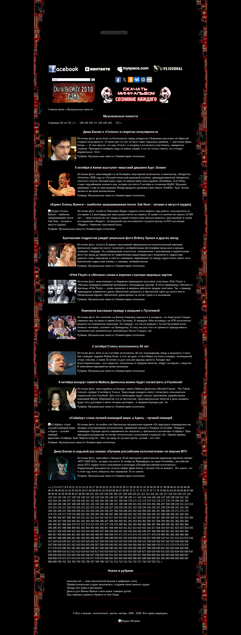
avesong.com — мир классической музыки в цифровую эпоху (102, 581)
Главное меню (56, 109)
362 (177, 521)
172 (139, 500)
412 (130, 527)
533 (125, 541)
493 (83, 538)
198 (121, 504)
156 (64, 500)
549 (59, 544)
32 (144, 487)
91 (56, 494)
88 (191, 490)
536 (139, 541)
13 (80, 487)
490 (69, 538)
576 (186, 544)
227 (111, 507)
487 (55, 538)
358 (158, 521)
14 (83, 487)
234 (144, 507)
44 (185, 487)
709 (102, 561)
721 (118, 122)
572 (168, 544)
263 (139, 510)
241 (177, 507)
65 (113, 490)
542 (168, 541)
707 (92, 561)
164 (102, 500)
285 (102, 514)
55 (80, 490)
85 (181, 490)
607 (50, 551)
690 (154, 558)
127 (69, 497)
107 (120, 494)
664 (172, 555)
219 (74, 507)
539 (154, 541)
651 (111, 555)
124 (55, 497)
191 (88, 504)
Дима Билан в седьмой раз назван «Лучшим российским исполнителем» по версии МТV (120, 451)
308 (69, 517)
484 (182, 534)
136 (111, 497)
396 (55, 527)
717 (139, 561)
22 (110, 487)
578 (55, 548)
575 (182, 544)
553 (78, 544)
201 (135, 504)
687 (139, 558)
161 (88, 500)
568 (149, 544)
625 (135, 551)
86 (185, 490)
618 (102, 551)
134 (102, 497)
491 (74, 538)
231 (130, 507)
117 (166, 494)
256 (106, 510)
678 (97, 558)
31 (141, 487)
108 (125, 494)
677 (92, 558)
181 (182, 500)
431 (74, 531)
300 (172, 514)
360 (168, 521)
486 (50, 538)
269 (168, 510)
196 (111, 504)
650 (106, 555)
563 (125, 544)
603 (172, 548)
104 (106, 494)
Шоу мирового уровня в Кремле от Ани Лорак (93, 594)
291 (130, 514)
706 (88, 561)
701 (64, 561)
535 (135, 541)
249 (74, 510)
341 (78, 521)
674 (78, 558)
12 (76, 487)
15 (86, 487)
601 (163, 548)
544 (177, 541)
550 (64, 544)
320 (125, 517)
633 (172, 551)
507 (149, 538)
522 (74, 541)
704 (78, 561)
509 (158, 538)
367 (59, 524)
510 (163, 538)
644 (78, 555)
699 (55, 561)
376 (102, 524)
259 (121, 510)
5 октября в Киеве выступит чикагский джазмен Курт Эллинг (120, 167)
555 (88, 544)
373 (88, 524)
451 (168, 531)
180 (177, 500)
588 (102, 548)
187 (69, 504)
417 (153, 527)
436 (97, 531)
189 (78, 504)
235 (149, 507)
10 (70, 487)
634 (177, 551)
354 (139, 521)
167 (116, 500)
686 (135, 558)
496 (97, 538)
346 (102, 521)
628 (149, 551)
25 (120, 487)
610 (64, 551)
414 (139, 527)
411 (125, 527)
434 (88, 531)
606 (186, 548)
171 (135, 500)
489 (64, 538)
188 (74, 504)
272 (182, 510)
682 (116, 558)
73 (141, 490)
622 (120, 551)
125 (59, 497)
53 (73, 490)
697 (186, 558)
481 (168, 534)
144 (110, 122)
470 (116, 534)
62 (103, 490)
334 (191, 517)
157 (69, 500)
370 (74, 524)
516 (191, 538)
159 (78, 500)
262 (135, 510)
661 (158, 555)
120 (179, 494)
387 (154, 524)
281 (83, 514)
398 (64, 527)
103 (101, 494)
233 (139, 507)
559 (106, 544)
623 (125, 551)
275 (55, 514)
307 (64, 517)
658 (144, 555)
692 (163, 558)
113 (147, 494)
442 (125, 531)
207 (163, 504)
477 (149, 534)
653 (121, 555)
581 (69, 548)
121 (184, 494)
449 (158, 531)
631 (163, 551)
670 (59, 558)
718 (144, 561)
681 (111, 558)
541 (163, 541)
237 (158, 507)
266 (154, 510)
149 (172, 497)
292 (135, 514)
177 (163, 500)
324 (144, 517)
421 (172, 527)
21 (107, 487)
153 (50, 500)
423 (182, 527)
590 (111, 548)
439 (111, 531)
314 (97, 517)
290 (125, 514)
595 (135, 548)
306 (59, 517)
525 (88, 541)
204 (149, 504)
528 (102, 541)
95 (69, 494)
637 (191, 551)
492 (78, 538)
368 (64, 524)
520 (64, 541)
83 (174, 490)
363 (182, 521)
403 (88, 527)
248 (69, 510)
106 (115, 494)
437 (102, 531)
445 (139, 531)
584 (83, 548)
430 (69, 531)
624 (130, 551)
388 (158, 524)
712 (116, 561)
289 (121, 514)
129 (78, 497)
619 (106, 551)
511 (167, 538)
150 (177, 497)
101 (92, 494)
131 (88, 497)
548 (55, 544)
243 (186, 507)
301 (177, 514)
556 (92, 544)
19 (100, 487)
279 (74, 514)
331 (177, 517)
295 (149, 514)
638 (50, 555)
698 (50, 561)
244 (50, 510)
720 (153, 561)
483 (177, 534)
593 (125, 548)
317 (111, 517)
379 (116, 524)
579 (59, 548)
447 (149, 531)
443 (130, 531)
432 (78, 531)
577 (50, 548)
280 (78, 514)
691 (158, 558)
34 (151, 487)
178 (168, 500)
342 (83, 521)
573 (172, 544)
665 (177, 555)
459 (64, 534)
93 (63, 494)
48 (56, 490)
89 (49, 494)
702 (69, 561)
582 (74, 548)
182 (186, 500)
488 (59, 538)
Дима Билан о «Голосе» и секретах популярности (120, 131)
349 (116, 521)
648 (97, 555)
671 (64, 558)
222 (88, 507)
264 (144, 510)
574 (177, 544)
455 (186, 531)
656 (135, 555)
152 (186, 497)
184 (55, 504)
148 (168, 497)
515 (186, 538)
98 (80, 494)
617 (97, 551)
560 (111, 544)
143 (105, 122)
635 (182, 551)
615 (87, 551)
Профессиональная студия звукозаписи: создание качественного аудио (108, 584)
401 (78, 527)
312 (87, 517)
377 (106, 524)
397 (59, 527)
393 (182, 524)
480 (163, 534)
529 (106, 541)
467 (102, 534)
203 (144, 504)
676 (88, 558)
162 (92, 500)
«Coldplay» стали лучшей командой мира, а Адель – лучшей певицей (120, 418)
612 (73, 551)
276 (59, 514)
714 (125, 561)
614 (83, 551)
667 (186, 555)
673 (74, 558)
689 (149, 558)
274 (50, 514)
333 (186, 517)
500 (116, 538)
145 (154, 497)
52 (69, 490)
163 (97, 500)
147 (163, 497)
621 (116, 551)
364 (186, 521)
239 (168, 507)
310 (78, 517)
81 (168, 490)
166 (111, 500)
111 (138, 494)
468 (106, 534)
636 (186, 551)
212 (186, 504)
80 (164, 490)
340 (74, 521)
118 (170, 494)
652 (116, 555)
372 (83, 524)
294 (144, 514)
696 (182, 558)
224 (97, 507)
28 (131, 487)
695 (177, 558)
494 (88, 538)
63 (107, 490)
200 (130, 504)
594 (130, 548)
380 (121, 524)
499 (111, 538)
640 (59, 555)
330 (172, 517)
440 (116, 531)
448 (154, 531)
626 (139, 551)
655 (130, 555)
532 (121, 541)
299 (168, 514)
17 (93, 487)
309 (74, 517)
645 (83, 555)
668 (50, 558)
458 (59, 534)
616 (92, 551)
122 (189, 494)
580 (64, 548)
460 (69, 534)
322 (135, 517)
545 (182, 541)
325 (149, 517)
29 (134, 487)
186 (64, 504)
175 (154, 500)
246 (59, 510)
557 (97, 544)
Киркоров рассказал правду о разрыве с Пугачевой (121, 310)
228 (116, 507)
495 (92, 538)
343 (88, 521)
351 (125, 521)
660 (154, 555)
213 (191, 504)
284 (97, 514)
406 (102, 527)
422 (177, 527)
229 (121, 507)
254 (97, 510)
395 (50, 527)
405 (97, 527)
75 (147, 490)
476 (144, 534)
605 (182, 548)
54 (76, 490)
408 (111, 527)
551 (69, 544)
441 (121, 531)
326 (153, 517)
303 (186, 514)
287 (111, 514)
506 (144, 538)
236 (154, 507)
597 (144, 548)
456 (50, 534)
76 (151, 490)
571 (163, 544)
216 (59, 507)
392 (177, 524)
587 (97, 548)
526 (92, 541)
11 (73, 487)
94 (66, 494)
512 (172, 538)
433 (83, 531)
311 (83, 517)
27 (127, 487)
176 (158, 500)
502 (125, 538)
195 (106, 504)
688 (144, 558)
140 (91, 122)
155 (59, 500)
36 (158, 487)
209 (172, 504)
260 (125, 510)
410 (121, 527)
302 (182, 514)
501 (121, 538)
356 (149, 521)
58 (90, 490)
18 (97, 487)
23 (114, 487)
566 (139, 544)
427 (55, 531)
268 (163, 510)
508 (154, 538)
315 (102, 517)
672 (69, 558)
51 (66, 490)
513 (177, 538)
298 (163, 514)
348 (111, 521)
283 (92, 514)
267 (158, 510)
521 (69, 541)
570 (158, 544)
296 (154, 514)
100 (87, 494)
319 (120, 517)
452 (172, 531)
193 (97, 504)
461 (74, 534)
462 (78, 534)
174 (149, 500)
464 (88, 534)
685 (130, 558)
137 (116, 497)
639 (55, 555)
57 (86, 490)
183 (50, 504)
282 (88, 514)
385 (144, 524)
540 (158, 541)
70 (130, 490)
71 (134, 490)
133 (97, 497)
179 (172, 500)
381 (125, 524)
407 (106, 527)
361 (172, 521)
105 (111, 494)
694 (172, 558)
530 (111, 541)
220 (78, 507)
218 (69, 507)
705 (83, 561)
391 (172, 524)
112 (143, 494)
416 (149, 527)
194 (102, 504)
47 (52, 490)
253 (92, 510)
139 (86, 122)
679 (102, 558)
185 (59, 504)
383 (135, 524)
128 (74, 497)
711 (111, 561)
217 (64, 507)
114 (152, 494)
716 (135, 561)
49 (59, 490)
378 (111, 524)
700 (59, 561)
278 (69, 514)
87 (188, 490)
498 (106, 538)
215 (55, 507)
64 (110, 490)
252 (88, 510)
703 (74, 561)
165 (106, 500)
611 (69, 551)
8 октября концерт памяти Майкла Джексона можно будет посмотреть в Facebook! (120, 382)
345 (97, 521)
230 (125, 507)
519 (59, 541)
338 (64, 521)
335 (50, 521)
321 (130, 517)
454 (182, 531)
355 (144, 521)
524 (83, 541)
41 (175, 487)
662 (163, 555)
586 (92, 548)
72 (137, 490)
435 (92, 531)
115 (157, 494)
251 (83, 510)
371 (78, 524)
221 (83, 507)
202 (139, 504)
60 (96, 490)
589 (106, 548)
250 (78, 510)
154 (55, 500)
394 (186, 524)
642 (69, 555)
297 (158, 514)
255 (102, 510)
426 (50, 531)
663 (168, 555)
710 (106, 561)
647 (92, 555)
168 (121, 500)
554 (83, 544)
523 (78, 541)
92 (59, 494)
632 (167, 551)
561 (116, 544)
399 (69, 527)
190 (83, 504)
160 (83, 500)
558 (102, 544)
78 (157, 490)
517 (50, 541)
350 (121, 521)
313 (92, 517)
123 (50, 497)
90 (52, 494)
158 (74, 500)
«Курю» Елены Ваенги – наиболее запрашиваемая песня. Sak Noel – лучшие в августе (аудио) (120, 204)
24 (117, 487)
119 (175, 494)
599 (154, 548)
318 (116, 517)
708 (97, 561)
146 (158, 497)
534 (130, 541)
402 (83, 527)
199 (125, 504)
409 (116, 527)
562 (121, 544)
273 (186, 510)
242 (182, 507)
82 (171, 490)
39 (168, 487)
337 (59, 521)
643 (74, 555)
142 (100, 122)
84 (178, 490)
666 (182, 555)
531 (116, 541)
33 (147, 487)
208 (168, 504)
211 (182, 504)
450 (163, 531)
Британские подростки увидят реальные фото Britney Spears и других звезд (120, 238)
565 (135, 544)
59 (93, 490)
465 (92, 534)
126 (64, 497)
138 (81, 122)
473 (130, 534)
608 (55, 551)
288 (116, 514)
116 (161, 494)
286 (106, 514)
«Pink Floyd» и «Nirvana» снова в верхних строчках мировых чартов (120, 274)
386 (149, 524)
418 (158, 527)
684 (125, 558)
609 (59, 551)
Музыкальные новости (80, 109)
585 (88, 548)
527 (97, 541)
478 (154, 534)
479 (158, 534)
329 (167, 517)
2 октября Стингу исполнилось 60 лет (120, 346)
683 (121, 558)
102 (97, 494)
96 (73, 494)
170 (130, 500)
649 (102, 555)
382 (130, 524)
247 (64, 510)
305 (55, 517)
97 (76, 494)
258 (116, 510)
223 (92, 507)
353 (135, 521)
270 (172, 510)
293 (139, 514)
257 (111, 510)
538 (149, 541)
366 (55, 524)
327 (158, 517)
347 (106, 521)
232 (135, 507)
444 (135, 531)
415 (144, 527)
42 (178, 487)
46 (49, 490)
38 (164, 487)
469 (111, 534)
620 (111, 551)
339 (69, 521)
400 (74, 527)
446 (144, 531)
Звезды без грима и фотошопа (84, 587)
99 (83, 494)
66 (117, 490)
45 (188, 487)
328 (163, 517)
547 (50, 544)
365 (50, 524)
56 (83, 490)
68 (124, 490)
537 (144, 541)
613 (78, 551)
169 (125, 500)
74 (144, 490)
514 (182, 538)
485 (186, 534)
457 (55, 534)
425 (191, 527)
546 (186, 541)
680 (106, 558)
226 (106, 507)
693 (168, 558)
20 (103, 487)
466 (97, 534)
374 (92, 524)
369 (69, 524)
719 (149, 561)
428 (59, 531)
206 (158, 504)
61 (100, 490)
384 (139, 524)
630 (158, 551)
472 (125, 534)
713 (120, 561)
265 (149, 510)
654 (125, 555)
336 (55, 521)
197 (116, 504)
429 (64, 531)
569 (154, 544)
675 (83, 558)
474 (135, 534)
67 (120, 490)
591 (116, 548)
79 (161, 490)
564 (130, 544)
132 (92, 497)
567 (144, 544)
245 (55, 510)
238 (163, 507)
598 (149, 548)
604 (177, 548)
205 (154, 504)
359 (163, 521)
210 (177, 504)
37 (161, 487)
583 (78, 548)
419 (163, 527)
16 (90, 487)
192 (92, 504)
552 (74, 544)
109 (130, 494)
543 (172, 541)
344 (92, 521)
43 (181, 487)
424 (186, 527)
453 (177, 531)
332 (182, 517)
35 (154, 487)
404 (92, 527)
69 (127, 490)
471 (121, 534)
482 (172, 534)
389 (163, 524)
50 (63, 490)
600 (158, 548)
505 (139, 538)
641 (64, 555)
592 (121, 548)
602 (168, 548)
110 (134, 494)
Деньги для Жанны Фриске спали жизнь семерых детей (99, 591)
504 (135, 538)
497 (102, 538)
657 (139, 555)
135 (106, 497)
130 (83, 497)
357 (154, 521)
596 (139, 548)
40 (171, 487)
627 (144, 551)
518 (55, 541)
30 (137, 487)
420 (167, 527)
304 (50, 517)
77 (154, 490)
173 (144, 500)
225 (102, 507)
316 (106, 517)
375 (97, 524)
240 (172, 507)
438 (106, 531)
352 (130, 521)
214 (50, 507)
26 (124, 487)
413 (135, 527)
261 (130, 510)
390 (168, 524)
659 (149, 555)
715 (130, 561)
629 (153, 551)
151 (182, 497)
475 (139, 534)
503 (130, 538)
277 (64, 514)
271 (177, 510)
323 (139, 517)
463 (83, 534)
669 (55, 558)
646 (88, 555)
